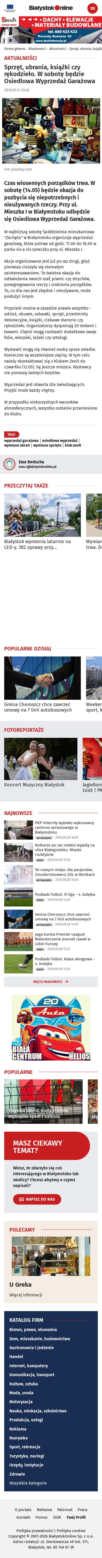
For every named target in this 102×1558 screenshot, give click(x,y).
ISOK (57, 1517)
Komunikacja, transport (31, 1374)
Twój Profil (76, 1517)
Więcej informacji (25, 1294)
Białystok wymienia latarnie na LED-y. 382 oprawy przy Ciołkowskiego (37, 544)
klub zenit (73, 445)
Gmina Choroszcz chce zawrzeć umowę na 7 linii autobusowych (38, 707)
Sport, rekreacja (24, 1446)
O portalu (23, 1509)
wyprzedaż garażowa (21, 441)
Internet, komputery (28, 1365)
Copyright (16, 1536)
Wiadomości (37, 49)
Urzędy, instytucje (26, 1464)
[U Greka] (51, 1256)
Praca (82, 1509)
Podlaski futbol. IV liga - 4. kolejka (65, 894)
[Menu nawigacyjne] (92, 8)
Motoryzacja (21, 1401)
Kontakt (23, 1517)
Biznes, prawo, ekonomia (33, 1329)
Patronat (64, 1509)
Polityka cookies (71, 1530)
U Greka (20, 1284)
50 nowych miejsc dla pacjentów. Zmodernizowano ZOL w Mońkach (65, 872)
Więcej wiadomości (48, 982)
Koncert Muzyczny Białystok (34, 785)
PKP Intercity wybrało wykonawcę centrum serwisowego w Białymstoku (64, 827)
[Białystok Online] (51, 8)
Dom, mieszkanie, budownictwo (39, 1338)
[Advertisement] (51, 597)
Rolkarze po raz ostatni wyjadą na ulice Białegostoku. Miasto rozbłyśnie (65, 850)
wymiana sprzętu (47, 445)
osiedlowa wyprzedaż (59, 441)
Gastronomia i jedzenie (31, 1347)
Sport (40, 860)
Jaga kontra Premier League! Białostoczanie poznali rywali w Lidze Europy (62, 939)
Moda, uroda (21, 1392)
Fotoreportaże (24, 730)
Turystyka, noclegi (26, 1456)
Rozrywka (18, 1437)
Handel (16, 1356)
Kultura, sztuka (23, 1383)
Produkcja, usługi (26, 1419)
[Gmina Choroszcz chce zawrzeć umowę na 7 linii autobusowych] (42, 678)
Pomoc (42, 1517)
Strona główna (14, 49)
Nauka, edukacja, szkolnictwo (37, 1410)
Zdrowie (17, 1474)
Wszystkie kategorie (28, 1483)
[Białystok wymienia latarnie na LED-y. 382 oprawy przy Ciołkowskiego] (42, 515)
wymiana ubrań (17, 445)
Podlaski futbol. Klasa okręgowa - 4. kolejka (65, 961)
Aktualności (57, 49)
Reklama (17, 1429)
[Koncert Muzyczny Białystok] (40, 759)
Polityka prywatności (34, 1530)
